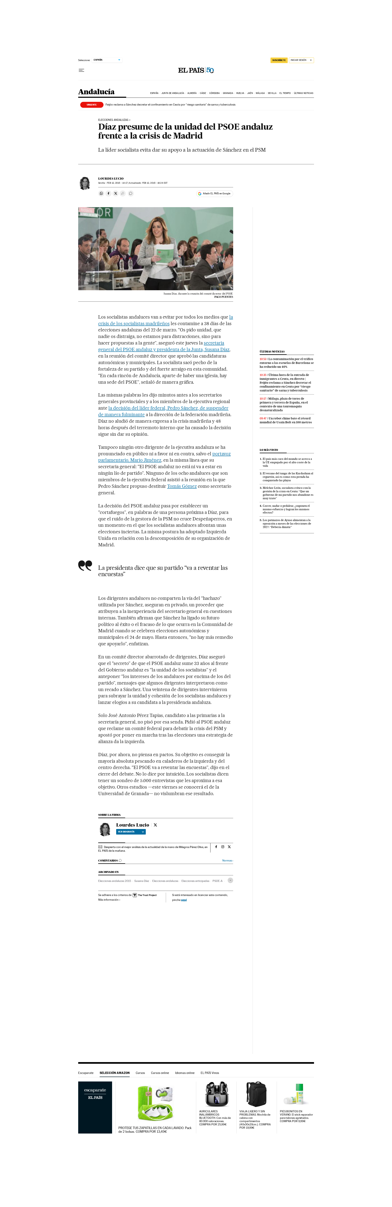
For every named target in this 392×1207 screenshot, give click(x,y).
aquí (184, 899)
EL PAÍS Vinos (210, 1073)
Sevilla (272, 93)
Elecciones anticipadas (195, 880)
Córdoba (214, 93)
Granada (228, 93)
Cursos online (160, 1073)
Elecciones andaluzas (165, 880)
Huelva (240, 93)
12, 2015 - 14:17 (117, 183)
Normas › (227, 860)
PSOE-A (218, 880)
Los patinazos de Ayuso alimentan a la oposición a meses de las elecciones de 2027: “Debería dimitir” (287, 523)
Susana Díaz (141, 880)
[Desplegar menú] (81, 70)
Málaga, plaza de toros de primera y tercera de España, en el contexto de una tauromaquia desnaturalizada (284, 404)
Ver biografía (126, 831)
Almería (192, 93)
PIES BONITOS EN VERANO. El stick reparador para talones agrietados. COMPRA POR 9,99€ (296, 1116)
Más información (108, 899)
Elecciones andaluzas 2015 (114, 880)
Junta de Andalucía (172, 93)
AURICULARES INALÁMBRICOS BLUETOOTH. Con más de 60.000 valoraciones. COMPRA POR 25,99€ (215, 1118)
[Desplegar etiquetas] (230, 880)
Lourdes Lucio (111, 178)
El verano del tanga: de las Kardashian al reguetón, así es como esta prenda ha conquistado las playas (288, 477)
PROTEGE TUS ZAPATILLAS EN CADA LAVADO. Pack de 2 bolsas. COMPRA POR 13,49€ (155, 1130)
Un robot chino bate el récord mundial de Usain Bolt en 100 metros (286, 420)
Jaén (250, 93)
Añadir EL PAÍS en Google (216, 193)
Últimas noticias (303, 93)
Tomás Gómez (182, 486)
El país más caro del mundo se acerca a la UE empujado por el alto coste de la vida (287, 462)
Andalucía (96, 92)
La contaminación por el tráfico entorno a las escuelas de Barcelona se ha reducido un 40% (287, 363)
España (154, 93)
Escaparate (86, 1073)
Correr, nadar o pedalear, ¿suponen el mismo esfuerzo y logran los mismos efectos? (286, 509)
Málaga (260, 93)
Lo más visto (269, 449)
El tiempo (285, 93)
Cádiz (203, 93)
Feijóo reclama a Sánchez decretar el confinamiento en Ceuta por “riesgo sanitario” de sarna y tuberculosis (170, 104)
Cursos (140, 1073)
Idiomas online (185, 1073)
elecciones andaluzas (113, 120)
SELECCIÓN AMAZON (115, 1073)
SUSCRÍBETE (279, 60)
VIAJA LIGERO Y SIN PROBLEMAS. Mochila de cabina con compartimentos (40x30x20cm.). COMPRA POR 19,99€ (255, 1119)
